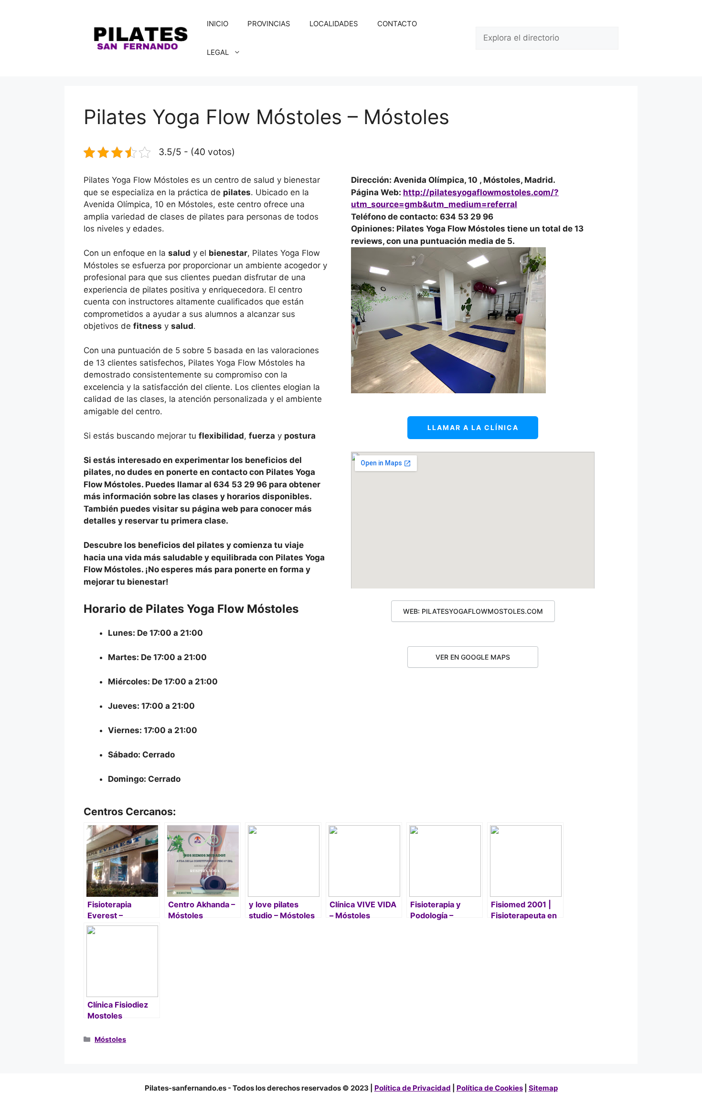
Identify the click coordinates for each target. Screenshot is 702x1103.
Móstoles (110, 1039)
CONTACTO (397, 23)
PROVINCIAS (268, 23)
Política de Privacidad (412, 1087)
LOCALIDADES (333, 23)
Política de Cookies (490, 1087)
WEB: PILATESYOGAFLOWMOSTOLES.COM (473, 611)
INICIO (217, 23)
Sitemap (543, 1087)
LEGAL (218, 52)
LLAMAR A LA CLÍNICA (473, 427)
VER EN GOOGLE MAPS (473, 657)
